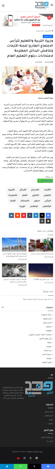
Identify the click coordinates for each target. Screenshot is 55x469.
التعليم (47, 195)
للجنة (12, 201)
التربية (11, 190)
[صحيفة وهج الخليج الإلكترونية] (42, 5)
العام (24, 195)
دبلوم (36, 201)
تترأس (47, 201)
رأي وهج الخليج (46, 338)
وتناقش (33, 206)
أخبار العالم (47, 318)
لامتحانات (24, 201)
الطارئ (35, 195)
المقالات (48, 330)
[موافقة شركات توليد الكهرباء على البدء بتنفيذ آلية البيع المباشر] (14, 244)
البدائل (22, 190)
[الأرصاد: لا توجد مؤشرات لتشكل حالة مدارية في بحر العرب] (14, 270)
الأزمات (47, 190)
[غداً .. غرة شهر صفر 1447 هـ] (41, 270)
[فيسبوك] (48, 215)
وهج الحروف (47, 362)
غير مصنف (48, 350)
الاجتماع (34, 190)
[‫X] (42, 215)
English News (46, 314)
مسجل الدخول (38, 299)
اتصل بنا (50, 441)
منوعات (49, 358)
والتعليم (46, 206)
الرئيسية (48, 30)
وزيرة (22, 206)
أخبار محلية (40, 30)
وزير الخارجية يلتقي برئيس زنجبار (42, 254)
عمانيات (49, 346)
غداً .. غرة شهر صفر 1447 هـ (43, 280)
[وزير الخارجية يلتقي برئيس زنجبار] (41, 244)
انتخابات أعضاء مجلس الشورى (40, 334)
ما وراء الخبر (47, 354)
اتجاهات (49, 326)
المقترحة (12, 195)
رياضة (49, 342)
